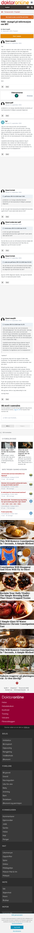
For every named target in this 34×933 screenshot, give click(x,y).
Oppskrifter (7, 856)
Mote (4, 882)
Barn (5, 795)
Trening (5, 714)
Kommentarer (8, 816)
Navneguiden (8, 780)
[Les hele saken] (8, 445)
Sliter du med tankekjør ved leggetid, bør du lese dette (24, 452)
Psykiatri (15, 31)
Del (8, 426)
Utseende (13, 688)
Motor (5, 907)
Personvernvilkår (24, 688)
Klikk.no (26, 727)
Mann (5, 896)
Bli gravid (6, 773)
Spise (5, 860)
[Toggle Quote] (3, 196)
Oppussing (7, 748)
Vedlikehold (8, 756)
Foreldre (7, 766)
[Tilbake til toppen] (17, 683)
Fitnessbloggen (8, 721)
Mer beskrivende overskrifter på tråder (17, 17)
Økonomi (6, 759)
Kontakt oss (8, 690)
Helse (4, 702)
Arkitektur (7, 740)
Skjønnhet (7, 892)
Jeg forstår (17, 927)
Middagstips (8, 868)
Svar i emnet (17, 36)
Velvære (5, 718)
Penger (6, 839)
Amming (6, 792)
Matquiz (6, 875)
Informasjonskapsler (20, 690)
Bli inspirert (7, 744)
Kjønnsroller (8, 820)
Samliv (5, 828)
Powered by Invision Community (17, 692)
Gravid (5, 776)
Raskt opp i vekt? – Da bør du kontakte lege (8, 451)
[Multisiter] (2, 86)
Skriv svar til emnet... (10, 418)
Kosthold (5, 710)
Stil (4, 889)
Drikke (5, 864)
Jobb (5, 824)
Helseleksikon (8, 706)
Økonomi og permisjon (12, 803)
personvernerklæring (17, 923)
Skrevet (13, 43)
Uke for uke (8, 784)
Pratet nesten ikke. (7, 512)
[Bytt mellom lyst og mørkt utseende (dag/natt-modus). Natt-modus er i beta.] (28, 690)
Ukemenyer (8, 853)
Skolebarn (7, 799)
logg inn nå (17, 409)
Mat (4, 835)
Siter (7, 86)
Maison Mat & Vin (10, 872)
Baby (5, 788)
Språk (6, 688)
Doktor (13, 697)
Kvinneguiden (9, 810)
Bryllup (6, 900)
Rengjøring (7, 752)
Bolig (5, 734)
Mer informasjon (17, 931)
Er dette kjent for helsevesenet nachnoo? (13, 492)
